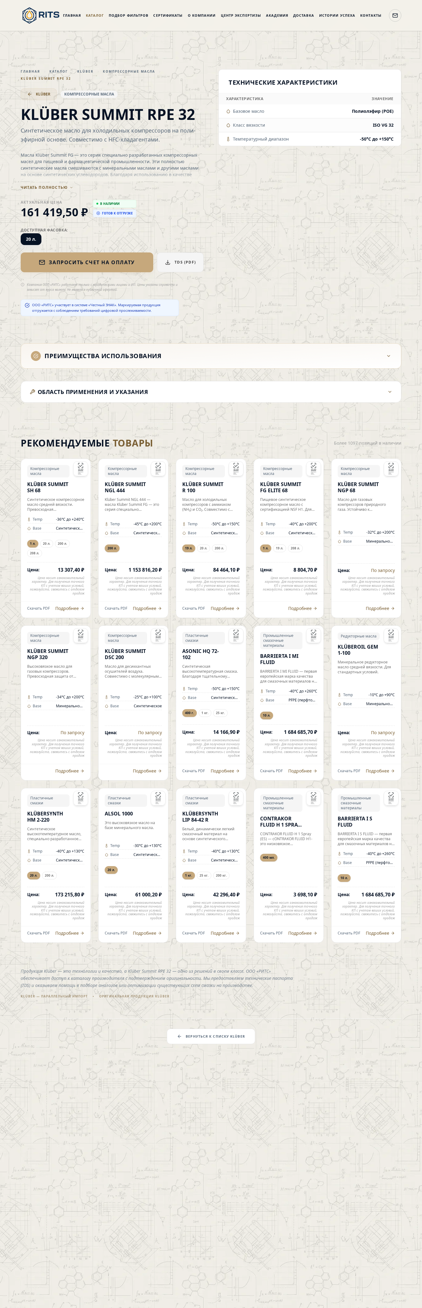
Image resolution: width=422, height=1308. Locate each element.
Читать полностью (44, 187)
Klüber (85, 71)
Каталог (95, 15)
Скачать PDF (38, 608)
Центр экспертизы (241, 15)
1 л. (33, 543)
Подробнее (67, 608)
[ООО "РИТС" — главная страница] (41, 15)
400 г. (189, 713)
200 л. (62, 543)
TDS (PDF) (185, 262)
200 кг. (221, 875)
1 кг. (205, 713)
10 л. (266, 715)
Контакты (371, 15)
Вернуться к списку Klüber (215, 1036)
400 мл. (269, 857)
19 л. (188, 548)
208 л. (34, 553)
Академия (277, 15)
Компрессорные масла (129, 71)
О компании (202, 15)
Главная (72, 15)
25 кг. (220, 713)
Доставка (303, 15)
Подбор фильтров (129, 15)
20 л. (31, 239)
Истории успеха (337, 15)
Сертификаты (168, 15)
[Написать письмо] (395, 15)
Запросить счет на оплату (92, 262)
